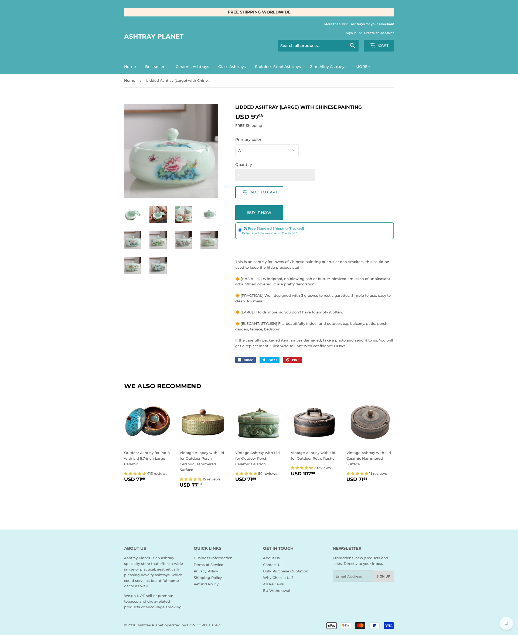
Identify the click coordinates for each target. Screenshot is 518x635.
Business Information (213, 558)
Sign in (351, 33)
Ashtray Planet (153, 36)
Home (130, 66)
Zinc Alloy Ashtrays (328, 66)
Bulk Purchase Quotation (285, 571)
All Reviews (273, 584)
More (361, 66)
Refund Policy (206, 584)
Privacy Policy (206, 571)
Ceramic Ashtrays (192, 66)
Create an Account (379, 33)
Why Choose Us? (278, 577)
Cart (382, 45)
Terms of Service (208, 564)
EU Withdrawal (276, 590)
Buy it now (259, 212)
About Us (271, 558)
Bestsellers (155, 66)
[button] (135, 473)
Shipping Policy (208, 577)
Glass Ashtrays (232, 66)
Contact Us (272, 564)
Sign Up (383, 576)
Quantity (243, 164)
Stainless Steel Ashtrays (278, 66)
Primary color (248, 139)
